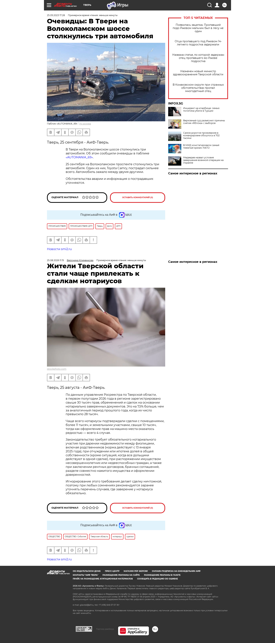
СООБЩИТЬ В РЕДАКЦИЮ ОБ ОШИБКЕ (157, 579)
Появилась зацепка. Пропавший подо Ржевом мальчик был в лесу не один (198, 28)
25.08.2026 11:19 (55, 260)
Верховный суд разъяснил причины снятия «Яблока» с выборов (204, 121)
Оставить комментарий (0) (137, 197)
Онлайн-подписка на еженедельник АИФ (176, 571)
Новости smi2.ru (59, 249)
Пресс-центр (112, 571)
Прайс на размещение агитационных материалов (103, 579)
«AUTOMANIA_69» (79, 157)
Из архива (85, 123)
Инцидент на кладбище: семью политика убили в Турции (201, 109)
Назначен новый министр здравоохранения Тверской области (198, 73)
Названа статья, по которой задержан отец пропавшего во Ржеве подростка (198, 58)
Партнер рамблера (105, 629)
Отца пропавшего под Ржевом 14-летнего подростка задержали (198, 43)
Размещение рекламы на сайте (121, 575)
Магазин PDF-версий (136, 571)
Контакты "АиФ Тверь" (85, 575)
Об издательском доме (87, 571)
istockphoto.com (56, 368)
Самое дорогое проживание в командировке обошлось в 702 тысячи (201, 135)
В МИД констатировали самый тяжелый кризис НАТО (201, 146)
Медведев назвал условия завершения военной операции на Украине (203, 160)
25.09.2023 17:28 (56, 15)
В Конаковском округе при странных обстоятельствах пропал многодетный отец (198, 88)
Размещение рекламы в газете (162, 575)
